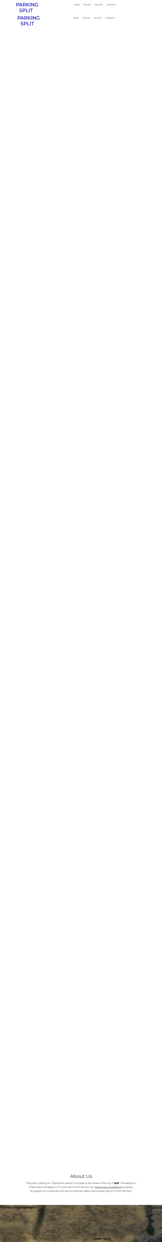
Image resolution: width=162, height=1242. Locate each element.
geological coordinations (108, 1187)
